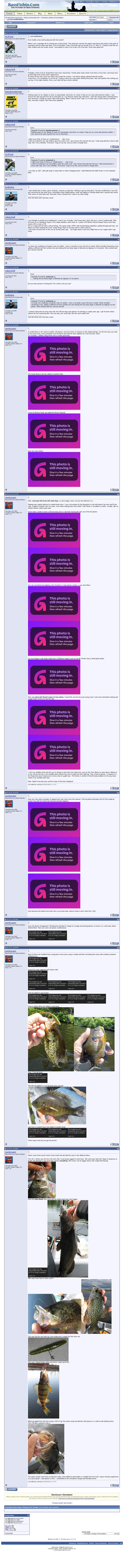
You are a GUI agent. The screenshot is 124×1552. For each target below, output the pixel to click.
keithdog (9, 187)
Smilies (7, 1527)
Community (30, 22)
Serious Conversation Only (32, 17)
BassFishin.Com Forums (15, 17)
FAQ (10, 22)
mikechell (10, 69)
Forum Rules (9, 1533)
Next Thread (67, 1503)
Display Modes (112, 30)
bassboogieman (13, 91)
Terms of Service (113, 1543)
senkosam (10, 243)
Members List (60, 22)
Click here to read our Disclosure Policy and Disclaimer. (76, 1498)
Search (111, 22)
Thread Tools (89, 30)
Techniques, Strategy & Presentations (52, 17)
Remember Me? (114, 17)
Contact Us (72, 1543)
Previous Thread (58, 1503)
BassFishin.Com (82, 1543)
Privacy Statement (101, 1543)
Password (92, 19)
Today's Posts (88, 22)
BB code (7, 1525)
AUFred (9, 36)
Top (121, 1543)
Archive (91, 1543)
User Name (92, 17)
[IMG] (6, 1528)
